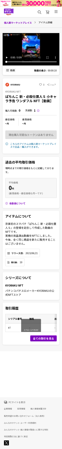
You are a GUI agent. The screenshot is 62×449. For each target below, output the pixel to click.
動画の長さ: (40, 70)
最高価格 (27, 119)
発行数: (14, 262)
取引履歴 (12, 308)
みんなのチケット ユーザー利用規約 (20, 423)
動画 (12, 70)
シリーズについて (18, 277)
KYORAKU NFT (14, 285)
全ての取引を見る (43, 338)
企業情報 (8, 408)
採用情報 (21, 408)
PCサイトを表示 (17, 402)
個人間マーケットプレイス (18, 22)
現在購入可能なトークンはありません (31, 135)
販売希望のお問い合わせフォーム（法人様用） (25, 415)
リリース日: (17, 253)
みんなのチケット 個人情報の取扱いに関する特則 (26, 429)
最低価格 (10, 119)
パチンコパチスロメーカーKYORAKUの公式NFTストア (29, 293)
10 (21, 262)
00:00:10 (52, 70)
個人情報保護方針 (38, 408)
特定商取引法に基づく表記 (16, 436)
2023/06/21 (31, 253)
